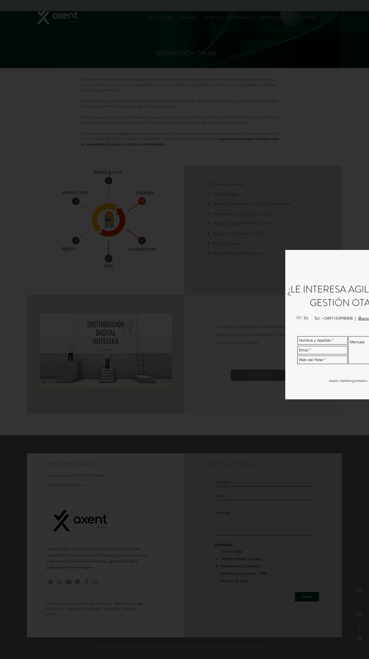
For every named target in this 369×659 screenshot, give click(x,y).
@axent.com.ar (351, 320)
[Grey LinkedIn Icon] (284, 320)
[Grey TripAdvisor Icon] (277, 320)
